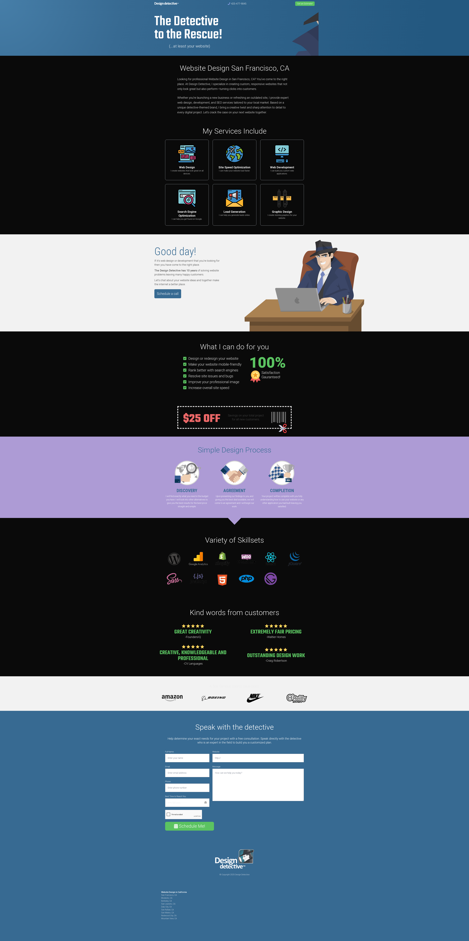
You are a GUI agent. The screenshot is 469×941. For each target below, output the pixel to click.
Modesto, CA (166, 898)
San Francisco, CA (169, 895)
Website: (216, 752)
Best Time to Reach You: (175, 796)
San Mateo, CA (167, 912)
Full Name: (169, 752)
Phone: (168, 781)
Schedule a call (168, 294)
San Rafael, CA (167, 910)
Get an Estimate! (305, 3)
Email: (167, 766)
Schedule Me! (191, 826)
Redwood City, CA (168, 915)
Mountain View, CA (169, 918)
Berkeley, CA (166, 901)
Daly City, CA (166, 907)
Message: (216, 766)
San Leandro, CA (168, 904)
